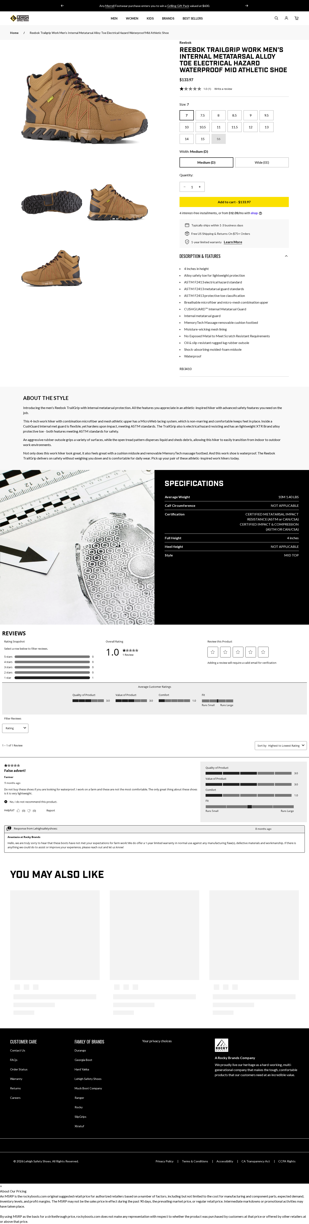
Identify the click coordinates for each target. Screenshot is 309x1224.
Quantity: (186, 175)
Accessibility (225, 1161)
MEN (114, 18)
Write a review (223, 89)
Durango (80, 1050)
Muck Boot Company (88, 1088)
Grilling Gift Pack (178, 6)
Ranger (79, 1097)
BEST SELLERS (193, 18)
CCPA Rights (287, 1161)
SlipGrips (80, 1116)
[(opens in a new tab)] (84, 103)
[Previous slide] (62, 5)
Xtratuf (79, 1126)
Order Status (19, 1069)
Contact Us (17, 1050)
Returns (15, 1088)
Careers (15, 1097)
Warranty (16, 1079)
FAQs (13, 1060)
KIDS (150, 18)
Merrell (110, 6)
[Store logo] (25, 18)
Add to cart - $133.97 (253, 203)
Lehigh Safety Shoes (88, 1079)
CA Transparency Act (256, 1161)
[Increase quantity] (199, 186)
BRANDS (168, 18)
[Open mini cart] (296, 18)
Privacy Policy (164, 1161)
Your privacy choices (157, 1041)
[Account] (286, 19)
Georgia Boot (83, 1060)
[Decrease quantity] (184, 186)
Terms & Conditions (195, 1161)
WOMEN (132, 18)
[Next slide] (246, 5)
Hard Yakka (82, 1069)
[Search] (276, 19)
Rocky (79, 1107)
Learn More (233, 242)
